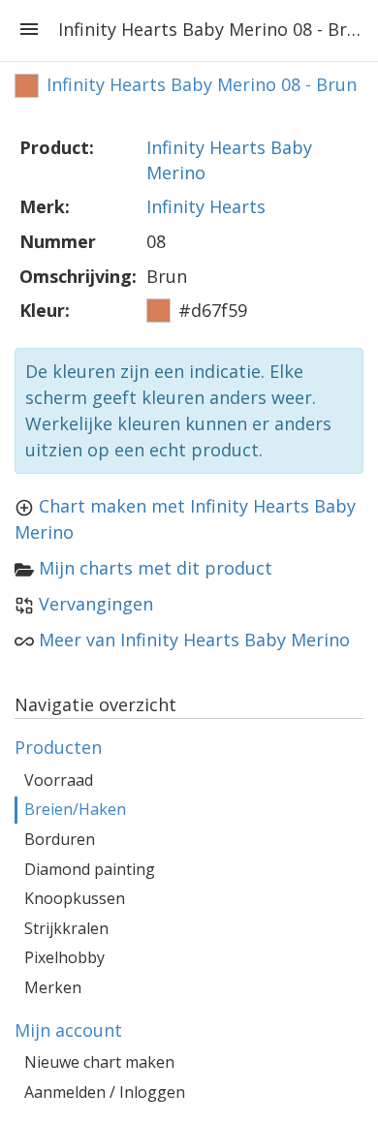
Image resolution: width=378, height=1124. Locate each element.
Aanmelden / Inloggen (104, 1092)
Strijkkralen (66, 928)
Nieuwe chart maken (99, 1062)
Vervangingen (96, 603)
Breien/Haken (75, 809)
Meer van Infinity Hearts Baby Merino (194, 639)
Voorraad (58, 780)
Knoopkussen (74, 898)
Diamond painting (89, 869)
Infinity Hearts (206, 206)
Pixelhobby (64, 957)
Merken (52, 987)
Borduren (59, 839)
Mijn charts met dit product (155, 567)
